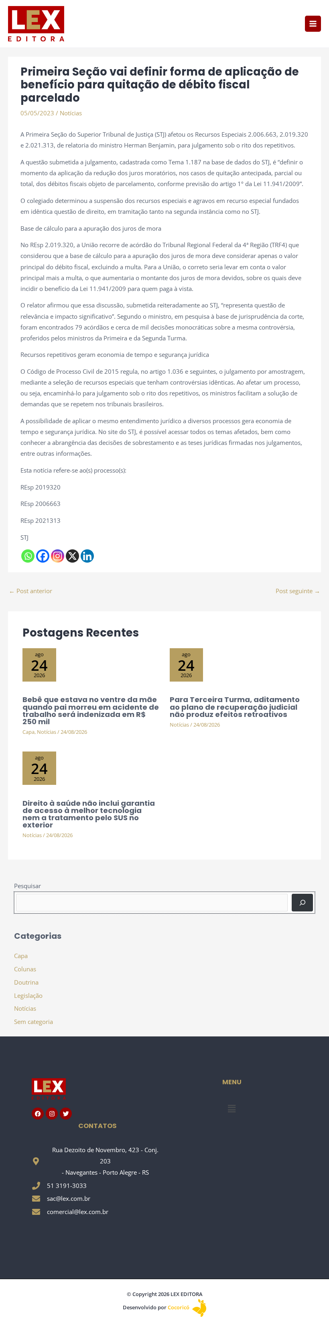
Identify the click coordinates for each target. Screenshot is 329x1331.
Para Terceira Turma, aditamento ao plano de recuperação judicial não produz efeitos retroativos (235, 706)
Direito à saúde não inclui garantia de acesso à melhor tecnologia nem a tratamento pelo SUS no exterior (88, 814)
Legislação (28, 995)
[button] (231, 1108)
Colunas (25, 969)
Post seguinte (298, 591)
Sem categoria (33, 1022)
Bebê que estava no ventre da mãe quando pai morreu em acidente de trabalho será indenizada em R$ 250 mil (90, 710)
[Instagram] (57, 556)
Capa (28, 731)
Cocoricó (179, 1307)
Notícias (71, 113)
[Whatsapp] (28, 556)
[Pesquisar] (302, 902)
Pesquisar (27, 886)
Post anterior (30, 591)
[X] (72, 556)
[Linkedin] (87, 556)
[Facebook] (42, 556)
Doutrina (26, 982)
